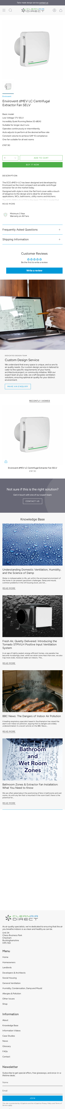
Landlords (7, 967)
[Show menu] (4, 10)
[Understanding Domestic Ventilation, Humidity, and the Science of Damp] (32, 545)
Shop (4, 1004)
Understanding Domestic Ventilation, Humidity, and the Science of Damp (31, 571)
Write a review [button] (34, 270)
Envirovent (6, 96)
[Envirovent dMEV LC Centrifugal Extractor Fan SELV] (32, 435)
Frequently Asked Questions (20, 229)
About (5, 1020)
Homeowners (8, 962)
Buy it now (32, 165)
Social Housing (9, 978)
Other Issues (8, 998)
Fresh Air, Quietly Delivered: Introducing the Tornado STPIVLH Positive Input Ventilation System (29, 644)
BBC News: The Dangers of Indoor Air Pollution (31, 716)
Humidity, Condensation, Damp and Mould (22, 988)
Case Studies (8, 1036)
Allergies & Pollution (11, 993)
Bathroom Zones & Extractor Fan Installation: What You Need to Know (30, 786)
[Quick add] (6, 461)
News (5, 1041)
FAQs (5, 1051)
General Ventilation (11, 983)
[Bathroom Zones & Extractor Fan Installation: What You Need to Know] (32, 759)
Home (5, 957)
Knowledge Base (32, 519)
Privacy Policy (47, 1103)
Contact (6, 1056)
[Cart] (61, 10)
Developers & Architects (14, 973)
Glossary (6, 1046)
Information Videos (11, 1030)
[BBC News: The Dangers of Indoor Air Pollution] (32, 691)
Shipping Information (15, 239)
